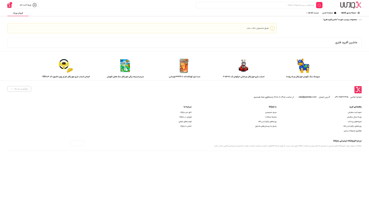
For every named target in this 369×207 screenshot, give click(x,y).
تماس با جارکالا (186, 126)
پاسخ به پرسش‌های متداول (266, 126)
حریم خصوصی (271, 112)
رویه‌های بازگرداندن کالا (352, 126)
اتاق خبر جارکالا (186, 112)
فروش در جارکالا (185, 117)
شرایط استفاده (271, 117)
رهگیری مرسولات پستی (353, 131)
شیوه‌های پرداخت (355, 121)
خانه (360, 20)
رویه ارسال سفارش (354, 117)
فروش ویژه (18, 13)
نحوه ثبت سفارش (355, 112)
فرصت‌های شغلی (185, 121)
